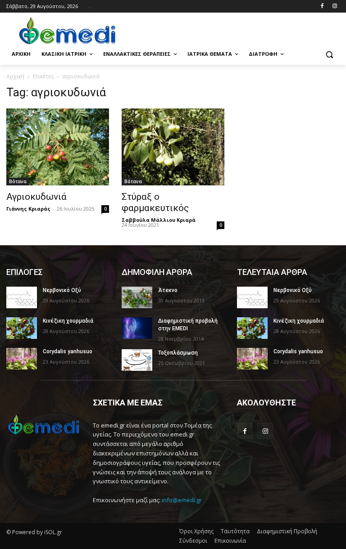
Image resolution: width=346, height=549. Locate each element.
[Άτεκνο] (137, 297)
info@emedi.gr (182, 500)
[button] (329, 54)
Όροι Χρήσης (196, 531)
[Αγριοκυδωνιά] (57, 146)
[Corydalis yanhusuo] (21, 358)
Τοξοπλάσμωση (178, 353)
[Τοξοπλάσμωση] (137, 360)
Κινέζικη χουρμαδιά (68, 321)
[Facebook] (322, 6)
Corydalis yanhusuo (67, 351)
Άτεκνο (168, 290)
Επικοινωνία (230, 540)
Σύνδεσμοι (193, 540)
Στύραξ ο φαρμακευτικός (155, 202)
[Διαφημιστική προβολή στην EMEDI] (137, 328)
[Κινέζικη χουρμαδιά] (21, 328)
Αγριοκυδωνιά (36, 196)
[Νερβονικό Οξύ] (21, 297)
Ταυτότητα (235, 531)
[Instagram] (334, 6)
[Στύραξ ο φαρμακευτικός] (173, 146)
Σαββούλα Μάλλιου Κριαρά (159, 219)
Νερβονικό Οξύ (62, 290)
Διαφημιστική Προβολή (287, 531)
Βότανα (18, 181)
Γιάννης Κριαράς (28, 208)
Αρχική (15, 76)
